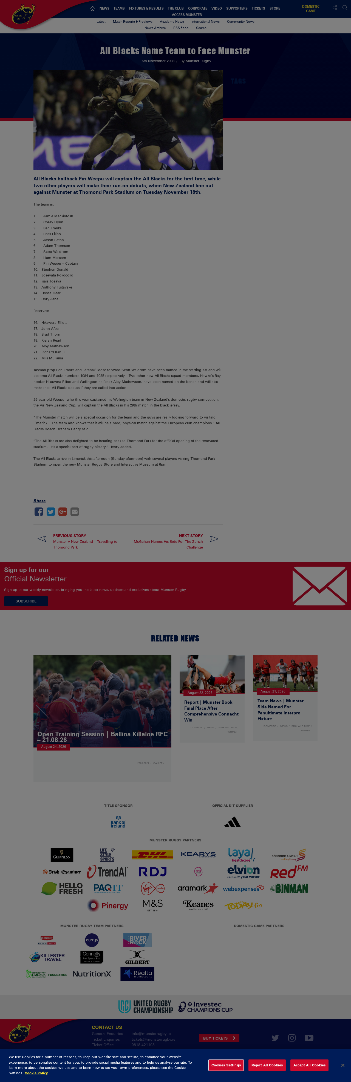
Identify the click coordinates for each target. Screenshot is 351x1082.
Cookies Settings (226, 1065)
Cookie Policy (36, 1073)
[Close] (342, 1065)
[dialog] (175, 1065)
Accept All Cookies (309, 1065)
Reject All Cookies (267, 1065)
